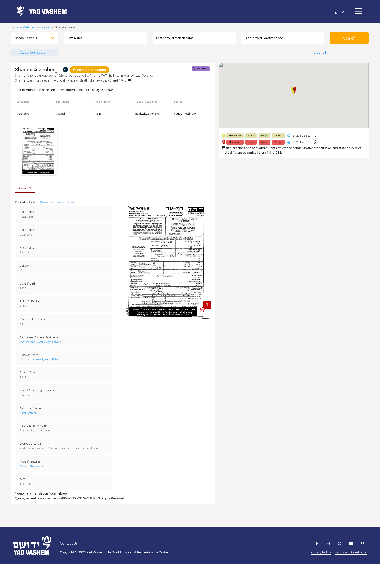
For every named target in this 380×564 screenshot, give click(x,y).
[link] (40, 11)
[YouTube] (351, 543)
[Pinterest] (362, 543)
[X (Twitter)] (339, 543)
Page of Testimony (31, 466)
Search (349, 38)
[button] (358, 11)
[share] (65, 69)
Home (15, 27)
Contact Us (69, 543)
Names (46, 27)
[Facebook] (316, 543)
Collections (30, 27)
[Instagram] (328, 543)
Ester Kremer (28, 413)
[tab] (25, 188)
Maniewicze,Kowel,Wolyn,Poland (40, 342)
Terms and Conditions (351, 552)
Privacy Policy (321, 552)
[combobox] (31, 38)
